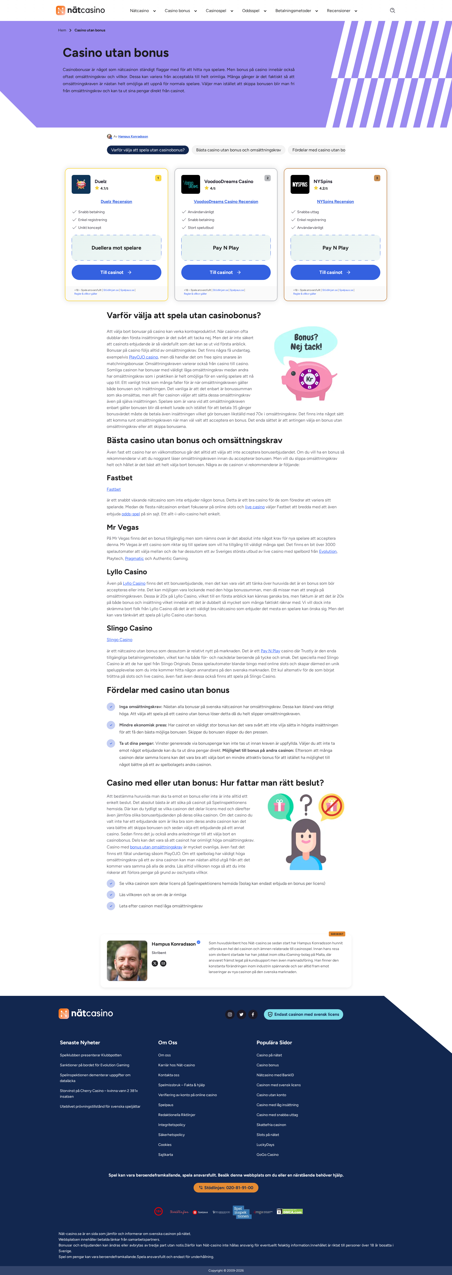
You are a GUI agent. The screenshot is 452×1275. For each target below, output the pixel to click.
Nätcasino (139, 10)
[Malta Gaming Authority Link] (263, 1212)
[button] (277, 957)
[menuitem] (143, 10)
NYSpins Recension (335, 201)
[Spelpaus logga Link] (200, 1212)
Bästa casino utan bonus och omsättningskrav (238, 149)
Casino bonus (177, 10)
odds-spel (131, 513)
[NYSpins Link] (300, 184)
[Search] (389, 10)
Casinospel (216, 10)
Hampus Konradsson (133, 136)
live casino (255, 506)
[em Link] (163, 963)
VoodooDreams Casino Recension (226, 201)
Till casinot (111, 272)
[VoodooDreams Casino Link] (190, 184)
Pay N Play (270, 650)
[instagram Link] (230, 1014)
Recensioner (338, 10)
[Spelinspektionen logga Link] (242, 1212)
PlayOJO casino (143, 357)
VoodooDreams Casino (228, 181)
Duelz (101, 181)
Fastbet (114, 489)
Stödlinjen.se (110, 290)
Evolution (328, 551)
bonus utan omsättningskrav (156, 847)
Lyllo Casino (134, 583)
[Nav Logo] (80, 10)
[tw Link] (155, 963)
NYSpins (323, 181)
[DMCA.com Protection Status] (290, 1212)
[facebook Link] (253, 1014)
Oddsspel (250, 10)
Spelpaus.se (127, 290)
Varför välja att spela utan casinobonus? (148, 149)
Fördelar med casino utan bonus (322, 149)
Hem (62, 30)
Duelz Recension (116, 201)
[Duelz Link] (81, 184)
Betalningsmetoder (293, 10)
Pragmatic (134, 558)
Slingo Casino (119, 639)
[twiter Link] (241, 1014)
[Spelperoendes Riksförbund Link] (221, 1212)
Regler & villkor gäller (85, 293)
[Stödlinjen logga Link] (179, 1212)
